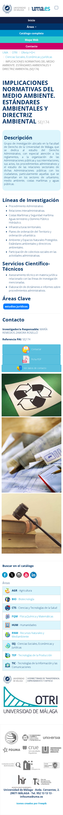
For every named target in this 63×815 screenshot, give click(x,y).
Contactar (36, 349)
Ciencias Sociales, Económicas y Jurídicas (28, 57)
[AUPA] (51, 749)
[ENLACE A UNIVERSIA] (51, 737)
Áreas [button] (31, 27)
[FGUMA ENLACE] (11, 749)
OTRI (14, 52)
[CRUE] (31, 749)
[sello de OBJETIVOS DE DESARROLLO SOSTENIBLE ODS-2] (31, 737)
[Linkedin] (33, 574)
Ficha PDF (36, 359)
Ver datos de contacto (35, 367)
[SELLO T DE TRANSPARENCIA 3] (31, 765)
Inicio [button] (31, 20)
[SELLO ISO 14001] (51, 765)
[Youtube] (26, 574)
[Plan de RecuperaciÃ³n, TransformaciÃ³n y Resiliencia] (41, 781)
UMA (5, 52)
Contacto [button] (31, 46)
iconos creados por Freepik (31, 803)
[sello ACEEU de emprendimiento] (11, 737)
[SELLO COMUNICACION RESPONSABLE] (11, 765)
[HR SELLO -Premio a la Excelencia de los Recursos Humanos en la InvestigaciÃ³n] (21, 781)
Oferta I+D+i (28, 52)
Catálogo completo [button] (31, 33)
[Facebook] (5, 574)
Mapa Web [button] (31, 40)
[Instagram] (19, 574)
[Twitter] (12, 574)
